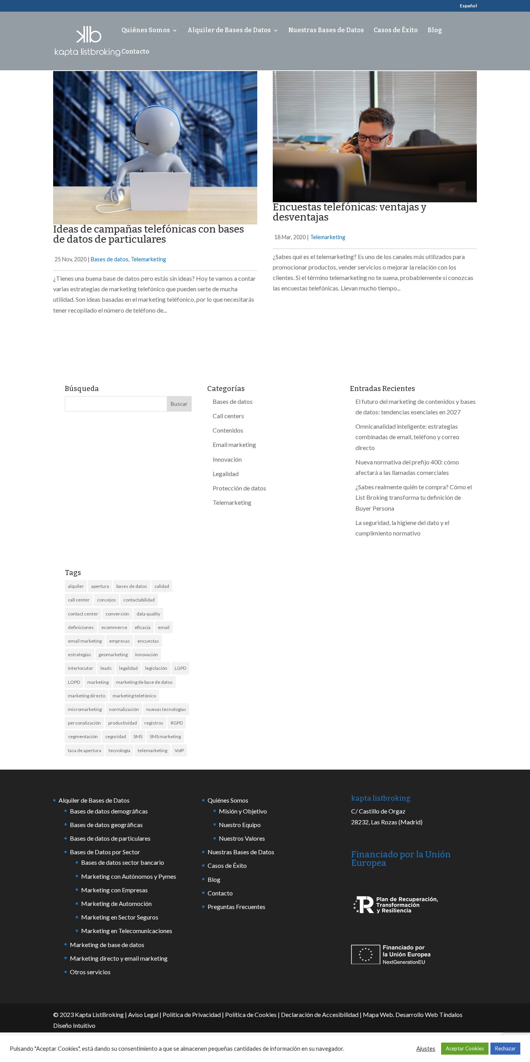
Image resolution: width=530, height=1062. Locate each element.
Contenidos (228, 430)
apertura (100, 586)
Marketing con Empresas (114, 889)
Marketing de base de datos (107, 944)
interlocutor (80, 668)
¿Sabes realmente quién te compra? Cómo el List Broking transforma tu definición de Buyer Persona (413, 497)
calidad (161, 586)
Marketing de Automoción (116, 903)
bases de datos (131, 586)
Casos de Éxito (396, 31)
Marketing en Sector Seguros (119, 917)
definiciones (81, 627)
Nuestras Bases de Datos (326, 31)
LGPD (180, 668)
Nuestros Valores (242, 838)
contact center (83, 614)
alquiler (76, 586)
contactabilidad (139, 600)
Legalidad (226, 473)
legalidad (128, 668)
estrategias (79, 654)
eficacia (143, 627)
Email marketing (234, 444)
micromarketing (85, 709)
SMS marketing (165, 736)
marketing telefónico (134, 696)
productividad (122, 723)
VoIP (179, 750)
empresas (119, 641)
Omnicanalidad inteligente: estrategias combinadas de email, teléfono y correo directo (407, 436)
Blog (435, 31)
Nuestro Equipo (240, 824)
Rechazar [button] (505, 1048)
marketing (98, 682)
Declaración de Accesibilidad (320, 1014)
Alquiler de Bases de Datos (229, 31)
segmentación (83, 736)
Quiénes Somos (145, 31)
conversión (117, 614)
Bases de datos (109, 259)
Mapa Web (378, 1014)
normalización (124, 709)
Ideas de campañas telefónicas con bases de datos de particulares (148, 234)
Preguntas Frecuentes (236, 906)
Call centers (228, 415)
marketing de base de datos (144, 682)
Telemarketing (148, 259)
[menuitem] (468, 7)
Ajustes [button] (425, 1048)
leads (106, 668)
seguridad (115, 736)
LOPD (74, 682)
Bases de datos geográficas (106, 824)
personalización (84, 723)
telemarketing (152, 750)
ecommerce (114, 627)
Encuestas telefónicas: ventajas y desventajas (349, 212)
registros (153, 723)
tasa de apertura (84, 750)
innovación (146, 654)
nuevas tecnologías (166, 709)
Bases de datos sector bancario (122, 862)
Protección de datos (239, 488)
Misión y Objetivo (243, 811)
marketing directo (86, 696)
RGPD (177, 723)
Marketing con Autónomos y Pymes (128, 876)
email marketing (85, 641)
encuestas (148, 641)
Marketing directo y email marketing (119, 958)
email (164, 627)
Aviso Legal (143, 1014)
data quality (148, 614)
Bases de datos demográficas (109, 811)
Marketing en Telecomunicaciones (126, 930)
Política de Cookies (251, 1014)
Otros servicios (90, 971)
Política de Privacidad (192, 1014)
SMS (137, 736)
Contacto (135, 52)
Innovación (227, 459)
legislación (156, 668)
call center (79, 600)
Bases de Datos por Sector (105, 851)
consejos (106, 600)
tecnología (119, 750)
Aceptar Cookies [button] (465, 1048)
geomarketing (113, 654)
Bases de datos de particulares (110, 838)
